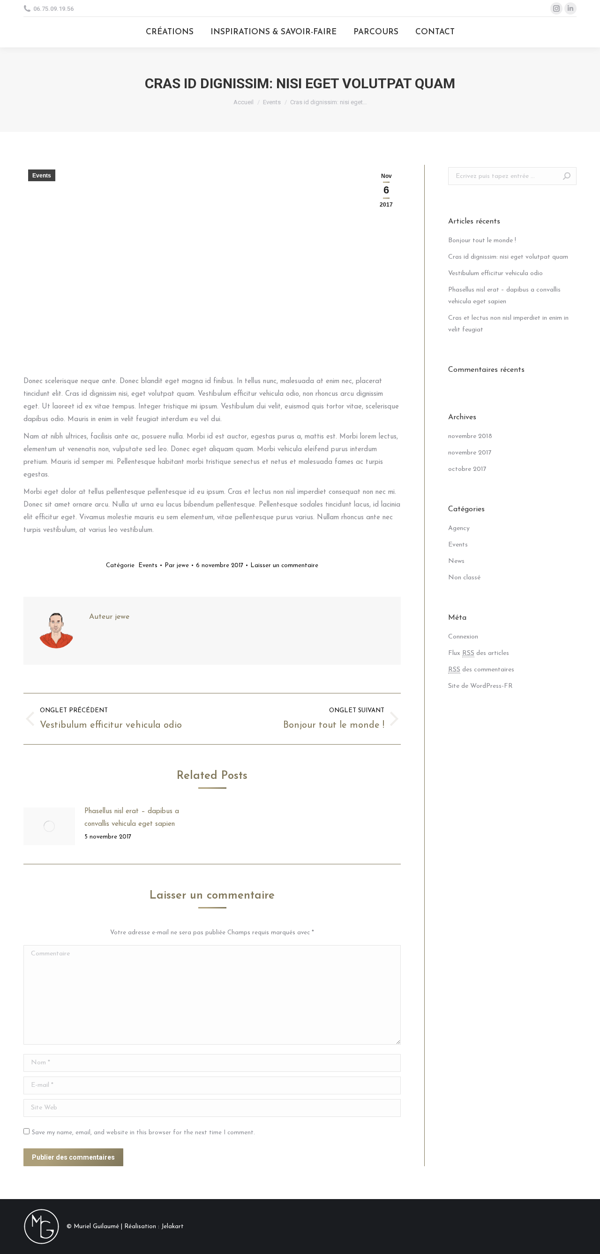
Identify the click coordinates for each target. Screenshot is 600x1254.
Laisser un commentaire (284, 565)
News (456, 561)
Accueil (243, 102)
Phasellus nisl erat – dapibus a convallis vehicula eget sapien (131, 818)
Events (272, 102)
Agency (459, 528)
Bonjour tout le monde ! (482, 240)
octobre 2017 (467, 469)
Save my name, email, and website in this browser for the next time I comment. (143, 1133)
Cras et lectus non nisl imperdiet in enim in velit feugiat (508, 324)
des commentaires (481, 669)
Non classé (464, 577)
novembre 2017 (470, 452)
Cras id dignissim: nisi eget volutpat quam (508, 257)
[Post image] (49, 826)
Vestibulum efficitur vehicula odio (495, 273)
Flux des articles (478, 653)
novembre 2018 (470, 436)
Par (177, 565)
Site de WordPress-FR (480, 686)
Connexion (463, 636)
